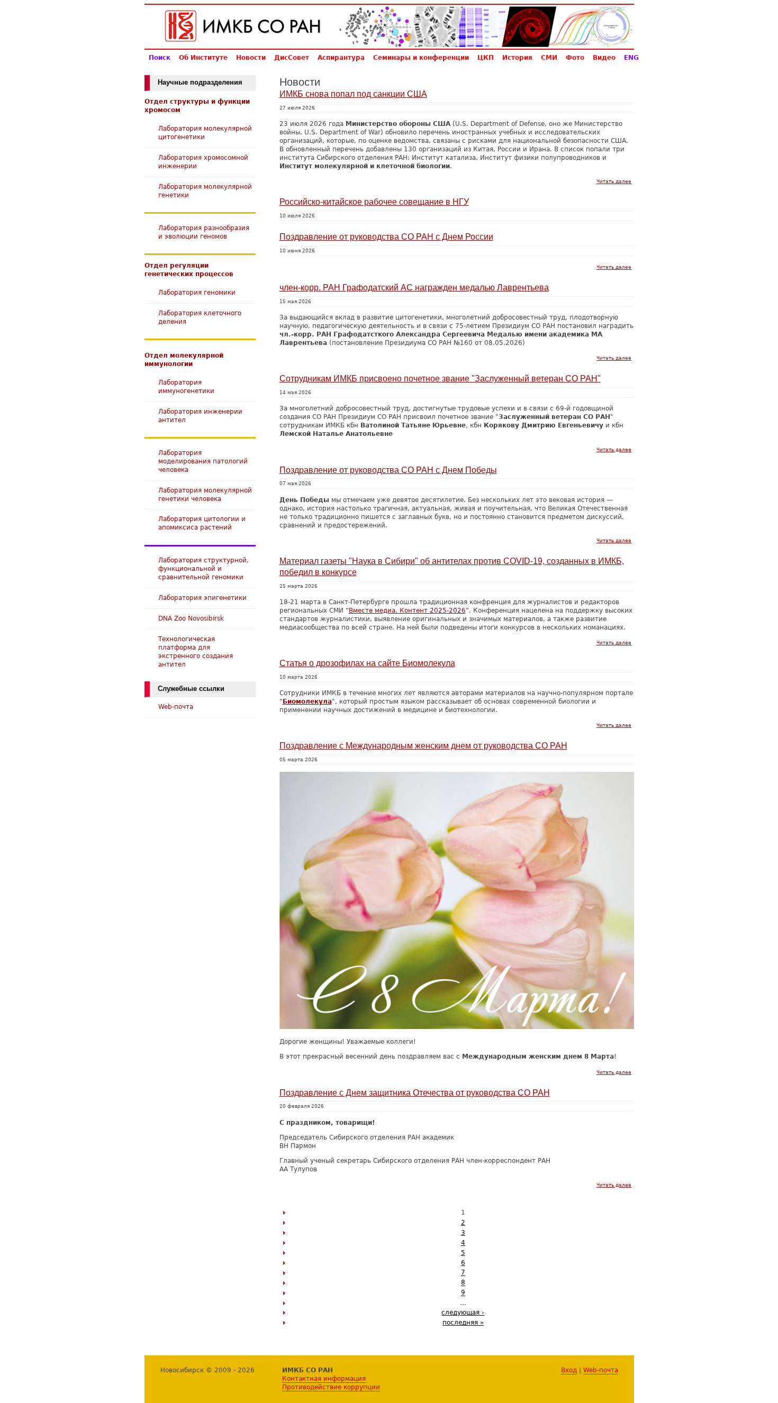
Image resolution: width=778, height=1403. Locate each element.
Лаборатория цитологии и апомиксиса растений (202, 523)
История (517, 57)
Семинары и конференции (421, 57)
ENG (631, 57)
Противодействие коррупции (331, 1387)
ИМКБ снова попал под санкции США (353, 93)
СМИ (549, 57)
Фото (575, 57)
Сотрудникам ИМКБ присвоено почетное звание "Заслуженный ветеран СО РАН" (440, 378)
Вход (569, 1370)
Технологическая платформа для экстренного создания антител (195, 651)
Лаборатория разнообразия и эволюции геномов (203, 232)
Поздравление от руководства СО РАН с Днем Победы (388, 470)
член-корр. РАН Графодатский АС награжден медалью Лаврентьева (414, 287)
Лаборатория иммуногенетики (186, 386)
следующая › (462, 1312)
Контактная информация (324, 1378)
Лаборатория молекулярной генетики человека (205, 494)
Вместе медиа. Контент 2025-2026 (407, 610)
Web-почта (175, 706)
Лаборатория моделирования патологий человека (203, 461)
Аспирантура (341, 57)
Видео (604, 57)
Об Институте (203, 57)
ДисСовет (291, 57)
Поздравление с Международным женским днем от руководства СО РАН (423, 745)
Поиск (159, 57)
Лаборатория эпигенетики (202, 598)
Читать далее (613, 181)
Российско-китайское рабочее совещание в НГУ (374, 201)
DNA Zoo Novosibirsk (191, 618)
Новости (251, 57)
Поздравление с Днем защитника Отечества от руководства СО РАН (414, 1092)
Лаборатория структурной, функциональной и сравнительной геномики (203, 568)
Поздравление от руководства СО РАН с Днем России (386, 236)
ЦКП (485, 57)
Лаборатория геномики (197, 292)
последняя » (463, 1322)
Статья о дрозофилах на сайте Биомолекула (367, 663)
